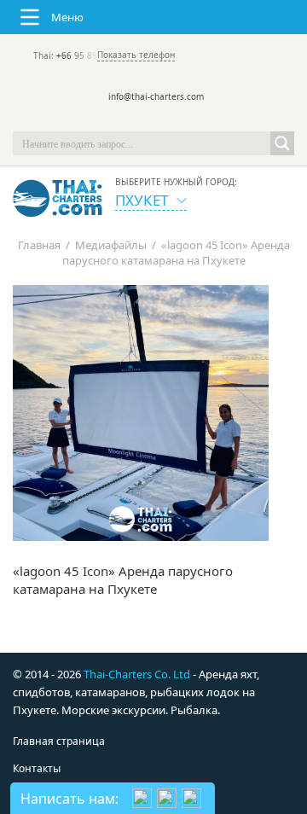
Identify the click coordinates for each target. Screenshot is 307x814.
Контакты (37, 768)
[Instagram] (177, 119)
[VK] (201, 119)
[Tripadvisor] (106, 119)
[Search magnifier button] (282, 143)
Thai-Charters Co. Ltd (137, 674)
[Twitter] (129, 119)
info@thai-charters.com (156, 96)
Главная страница (59, 741)
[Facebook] (153, 119)
